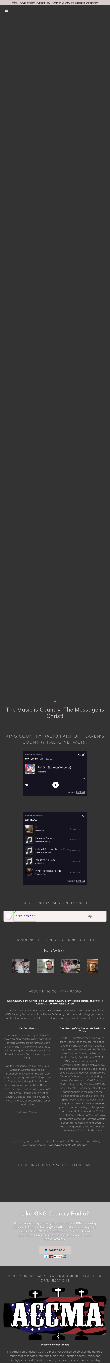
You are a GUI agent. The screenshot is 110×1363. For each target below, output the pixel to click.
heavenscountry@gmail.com (70, 1145)
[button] (6, 10)
